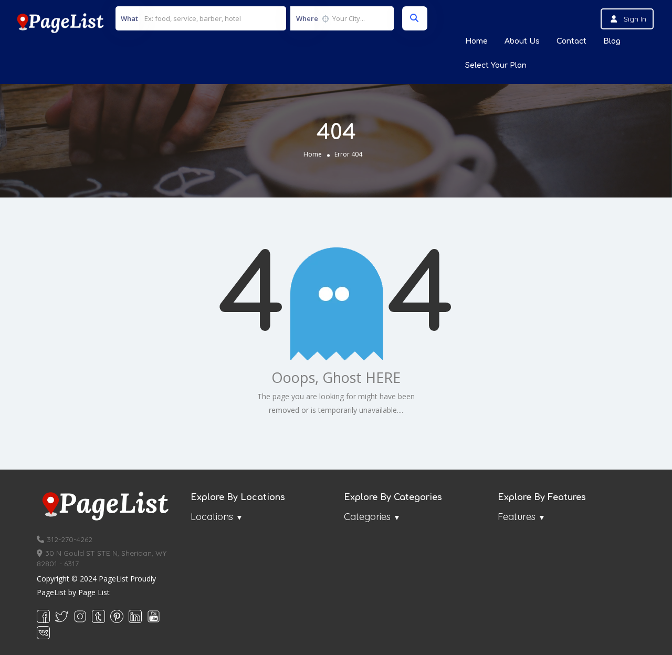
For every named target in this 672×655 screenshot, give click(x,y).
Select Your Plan (496, 65)
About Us (522, 41)
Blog (612, 41)
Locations (212, 517)
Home (476, 41)
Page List (94, 592)
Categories (367, 517)
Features (517, 517)
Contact (571, 41)
